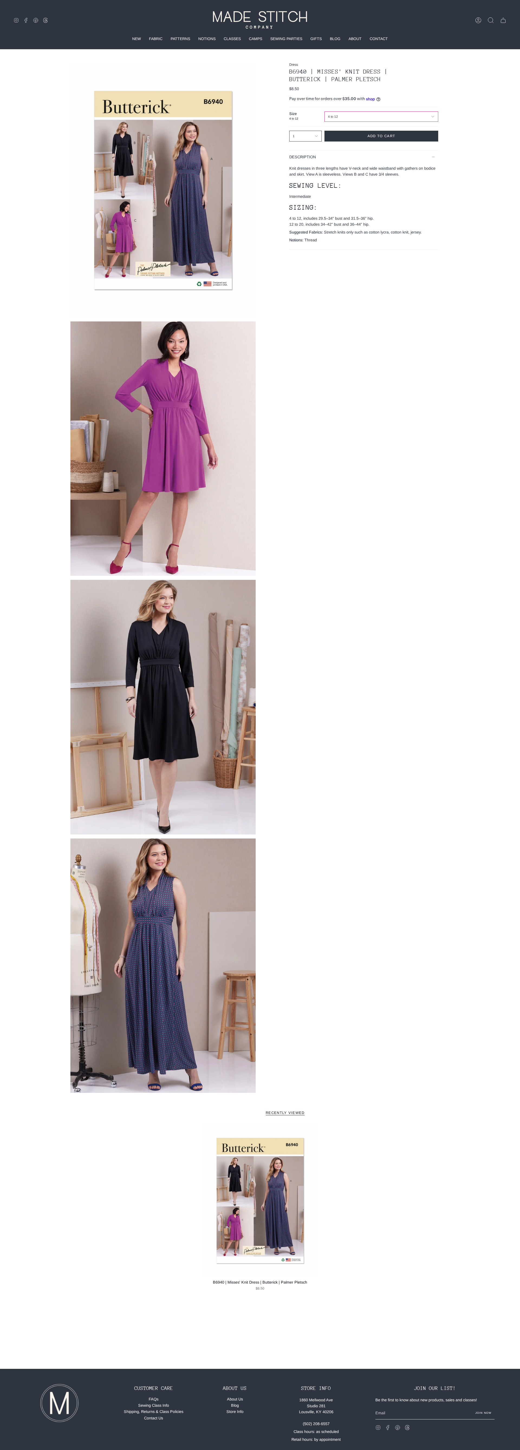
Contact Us (153, 1418)
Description (302, 157)
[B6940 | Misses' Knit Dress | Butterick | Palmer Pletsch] (260, 1200)
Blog (235, 1405)
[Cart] (503, 20)
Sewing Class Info (153, 1405)
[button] (491, 20)
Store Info (234, 1411)
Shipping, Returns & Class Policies (153, 1411)
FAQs (153, 1399)
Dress (293, 65)
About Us (235, 1399)
